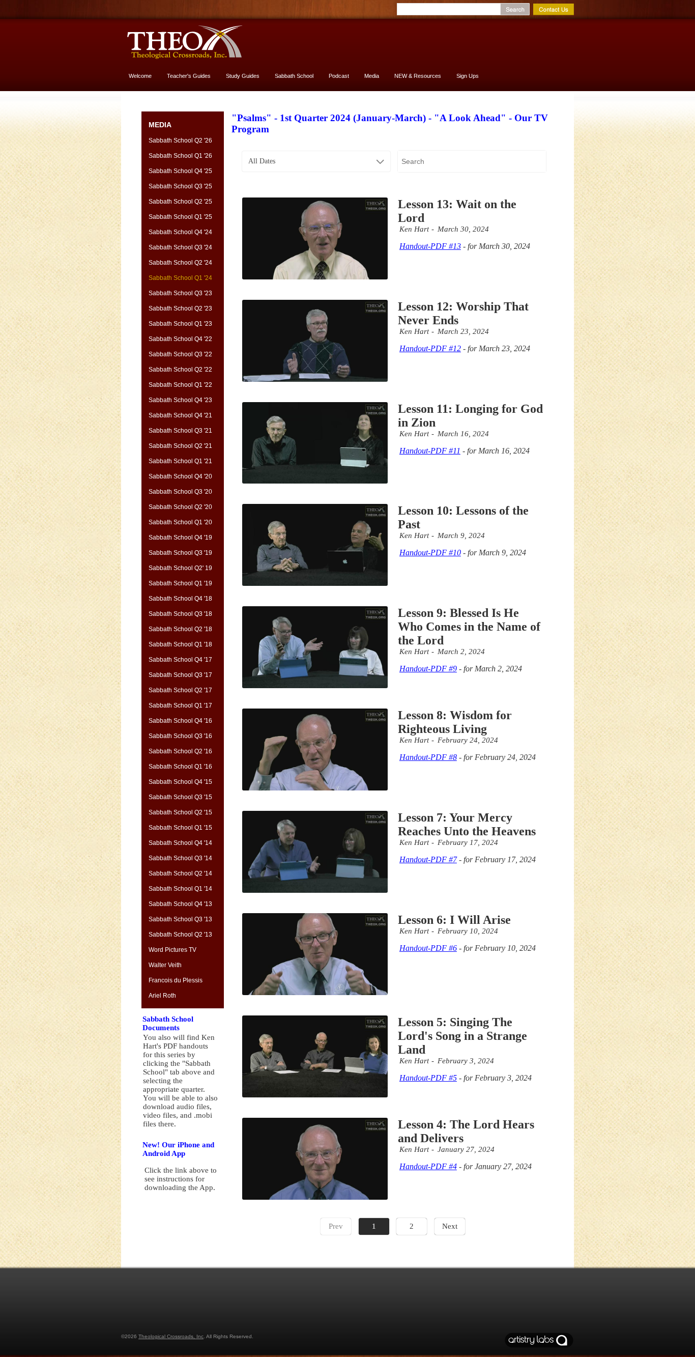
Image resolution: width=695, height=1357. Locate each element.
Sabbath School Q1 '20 (180, 522)
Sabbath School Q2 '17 (180, 690)
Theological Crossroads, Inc (171, 1336)
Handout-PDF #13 (430, 246)
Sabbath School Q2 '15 (180, 812)
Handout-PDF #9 (428, 668)
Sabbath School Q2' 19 (180, 568)
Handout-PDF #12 (430, 348)
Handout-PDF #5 (428, 1077)
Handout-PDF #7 (428, 859)
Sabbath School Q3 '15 (180, 797)
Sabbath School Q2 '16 (180, 751)
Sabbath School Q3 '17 (180, 674)
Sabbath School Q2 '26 (180, 140)
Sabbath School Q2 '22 (180, 369)
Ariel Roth (162, 995)
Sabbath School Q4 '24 (180, 232)
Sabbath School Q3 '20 (180, 491)
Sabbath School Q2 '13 (180, 934)
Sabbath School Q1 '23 (180, 323)
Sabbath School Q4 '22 (180, 339)
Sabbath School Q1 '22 (180, 384)
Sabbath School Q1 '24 (180, 277)
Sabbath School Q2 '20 (180, 507)
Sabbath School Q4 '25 (180, 171)
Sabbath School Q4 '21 (180, 415)
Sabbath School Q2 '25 (180, 201)
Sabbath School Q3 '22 (180, 354)
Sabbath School (294, 76)
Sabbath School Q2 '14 (180, 873)
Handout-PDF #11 (429, 450)
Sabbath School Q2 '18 (180, 629)
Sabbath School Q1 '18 (180, 644)
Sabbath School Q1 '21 (180, 461)
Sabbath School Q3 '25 (180, 186)
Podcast (339, 76)
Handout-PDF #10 (430, 552)
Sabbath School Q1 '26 (180, 155)
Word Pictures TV (172, 949)
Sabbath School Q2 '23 (180, 308)
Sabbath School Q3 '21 (180, 430)
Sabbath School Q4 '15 (180, 781)
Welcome (140, 76)
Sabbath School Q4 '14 (180, 842)
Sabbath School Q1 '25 (180, 216)
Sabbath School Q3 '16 (180, 736)
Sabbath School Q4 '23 (180, 400)
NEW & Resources (417, 76)
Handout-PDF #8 (428, 757)
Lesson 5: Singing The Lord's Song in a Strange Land (462, 1035)
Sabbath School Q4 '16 (180, 720)
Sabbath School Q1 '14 (180, 888)
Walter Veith (165, 965)
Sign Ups (467, 76)
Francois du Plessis (175, 980)
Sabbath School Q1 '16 (180, 766)
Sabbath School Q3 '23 (180, 293)
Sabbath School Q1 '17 (180, 705)
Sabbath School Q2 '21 (180, 445)
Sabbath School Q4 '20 (180, 476)
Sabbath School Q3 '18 (180, 613)
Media (371, 76)
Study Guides (242, 76)
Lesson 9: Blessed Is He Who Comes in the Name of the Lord (469, 626)
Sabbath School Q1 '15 (180, 827)
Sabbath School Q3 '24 (180, 247)
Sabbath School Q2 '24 (180, 262)
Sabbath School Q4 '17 (180, 659)
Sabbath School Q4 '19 (180, 537)
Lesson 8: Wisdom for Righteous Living (455, 722)
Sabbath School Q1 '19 (180, 583)
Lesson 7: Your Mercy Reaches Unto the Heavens (467, 824)
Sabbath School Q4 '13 (180, 904)
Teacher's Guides (189, 76)
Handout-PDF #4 (428, 1166)
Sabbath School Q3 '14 (180, 858)
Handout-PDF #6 (428, 948)
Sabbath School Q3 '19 (180, 552)
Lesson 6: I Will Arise (454, 919)
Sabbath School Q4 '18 (180, 598)
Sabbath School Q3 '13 (180, 919)
